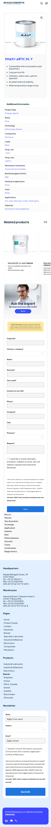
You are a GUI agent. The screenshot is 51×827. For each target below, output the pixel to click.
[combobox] (25, 353)
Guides (25, 201)
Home (7, 619)
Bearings (17, 201)
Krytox (7, 681)
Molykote (8, 677)
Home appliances (22, 209)
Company (11, 412)
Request (11, 443)
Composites (9, 646)
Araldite (7, 691)
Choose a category (15, 349)
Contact (7, 626)
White (7, 193)
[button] (46, 3)
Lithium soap (10, 129)
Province (11, 433)
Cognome (11, 338)
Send (25, 509)
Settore (9, 726)
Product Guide (11, 623)
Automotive (9, 209)
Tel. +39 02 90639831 (13, 601)
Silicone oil (9, 137)
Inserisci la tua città (15, 391)
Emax (7, 121)
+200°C (8, 161)
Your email (11, 380)
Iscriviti (25, 792)
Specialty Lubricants (13, 636)
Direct (7, 185)
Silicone (19, 129)
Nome (8, 714)
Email (8, 736)
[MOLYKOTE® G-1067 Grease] (20, 244)
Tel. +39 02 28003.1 (12, 579)
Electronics (9, 643)
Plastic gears (34, 201)
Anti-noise (9, 201)
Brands (7, 633)
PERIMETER (10, 814)
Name (9, 359)
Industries (8, 629)
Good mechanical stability (15, 169)
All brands (8, 697)
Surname (11, 370)
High (7, 177)
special (15, 113)
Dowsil (7, 687)
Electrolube (9, 694)
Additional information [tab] (18, 104)
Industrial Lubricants (13, 664)
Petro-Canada (10, 684)
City (9, 423)
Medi (7, 145)
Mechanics (9, 650)
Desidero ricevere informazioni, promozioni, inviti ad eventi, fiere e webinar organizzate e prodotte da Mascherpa (24, 752)
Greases (8, 113)
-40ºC (7, 153)
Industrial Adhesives (13, 640)
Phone (10, 401)
